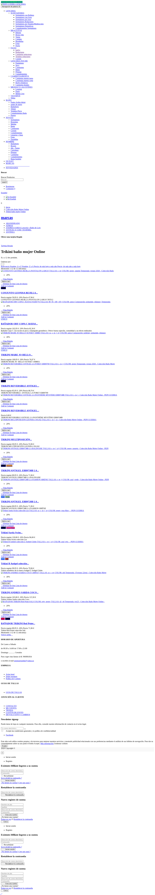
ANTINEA (10, 232)
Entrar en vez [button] (6, 819)
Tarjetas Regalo (7, 246)
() (10, 189)
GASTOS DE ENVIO (14, 712)
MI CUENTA (11, 708)
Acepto (4, 746)
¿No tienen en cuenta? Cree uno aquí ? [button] (16, 783)
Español (12, 197)
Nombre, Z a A (28, 266)
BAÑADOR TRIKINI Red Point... (18, 623)
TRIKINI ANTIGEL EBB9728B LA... (20, 501)
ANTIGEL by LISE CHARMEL (18, 230)
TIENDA (9, 710)
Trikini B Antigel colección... (15, 563)
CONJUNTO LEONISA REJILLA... (19, 293)
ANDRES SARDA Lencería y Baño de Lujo (23, 228)
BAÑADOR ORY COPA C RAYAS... (19, 324)
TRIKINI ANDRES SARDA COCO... (20, 592)
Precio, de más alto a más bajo (68, 266)
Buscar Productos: (8, 177)
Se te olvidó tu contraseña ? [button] (11, 778)
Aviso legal (10, 674)
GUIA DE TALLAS (14, 692)
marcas (7, 217)
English (13, 199)
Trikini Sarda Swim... (12, 532)
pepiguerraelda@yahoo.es (24, 661)
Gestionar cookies (61, 744)
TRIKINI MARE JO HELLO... (16, 355)
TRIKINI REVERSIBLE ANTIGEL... (20, 386)
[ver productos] (6, 165)
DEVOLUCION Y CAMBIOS (18, 715)
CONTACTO (11, 706)
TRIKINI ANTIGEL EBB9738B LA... (20, 470)
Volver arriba (7, 635)
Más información (47, 744)
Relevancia (5, 266)
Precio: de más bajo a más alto (45, 266)
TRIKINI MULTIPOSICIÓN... (16, 439)
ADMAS (9, 226)
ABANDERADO (13, 223)
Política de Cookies (13, 679)
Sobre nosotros (11, 676)
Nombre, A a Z (16, 266)
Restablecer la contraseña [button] (23, 819)
